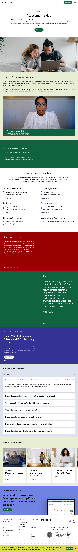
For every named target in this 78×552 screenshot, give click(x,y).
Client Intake (22, 526)
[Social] (42, 520)
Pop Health (22, 529)
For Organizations (8, 530)
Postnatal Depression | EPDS (51, 194)
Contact (33, 527)
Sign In (33, 538)
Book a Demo (33, 535)
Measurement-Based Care (23, 523)
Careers (33, 525)
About (33, 522)
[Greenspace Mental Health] (70, 521)
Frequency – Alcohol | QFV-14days (15, 209)
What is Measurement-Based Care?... (14, 473)
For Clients (6, 532)
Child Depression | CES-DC (13, 194)
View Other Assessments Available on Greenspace (58, 221)
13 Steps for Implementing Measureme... (36, 473)
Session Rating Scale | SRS (13, 224)
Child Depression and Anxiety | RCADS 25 (17, 192)
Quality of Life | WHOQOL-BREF (52, 209)
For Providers (6, 535)
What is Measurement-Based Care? (8, 525)
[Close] (75, 548)
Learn (7, 479)
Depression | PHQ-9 (49, 192)
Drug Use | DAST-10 (11, 207)
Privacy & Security (33, 530)
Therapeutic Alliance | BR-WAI (14, 221)
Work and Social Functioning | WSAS (54, 207)
